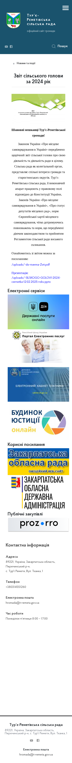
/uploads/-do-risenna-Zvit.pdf (31, 264)
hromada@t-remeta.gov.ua (36, 754)
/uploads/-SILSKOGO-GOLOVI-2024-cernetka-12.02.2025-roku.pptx (36, 279)
